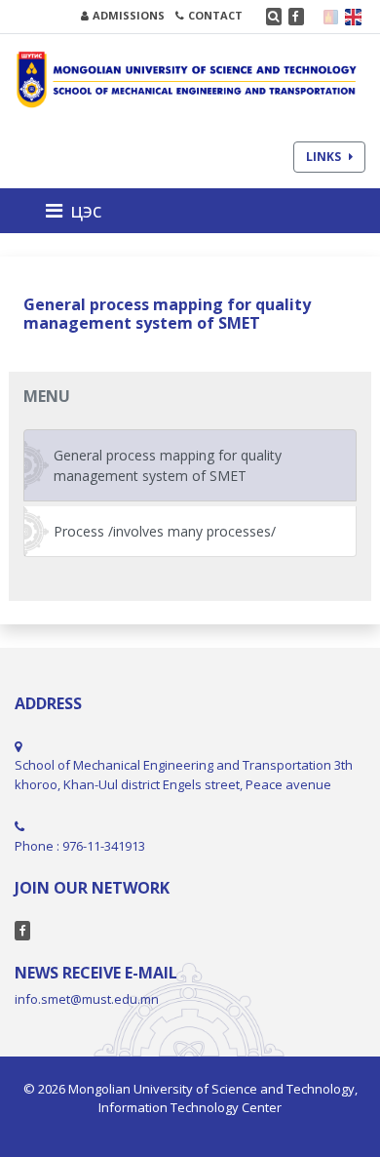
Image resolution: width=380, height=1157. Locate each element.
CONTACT (215, 15)
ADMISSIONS (129, 15)
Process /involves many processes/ (165, 531)
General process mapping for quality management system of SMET (168, 465)
